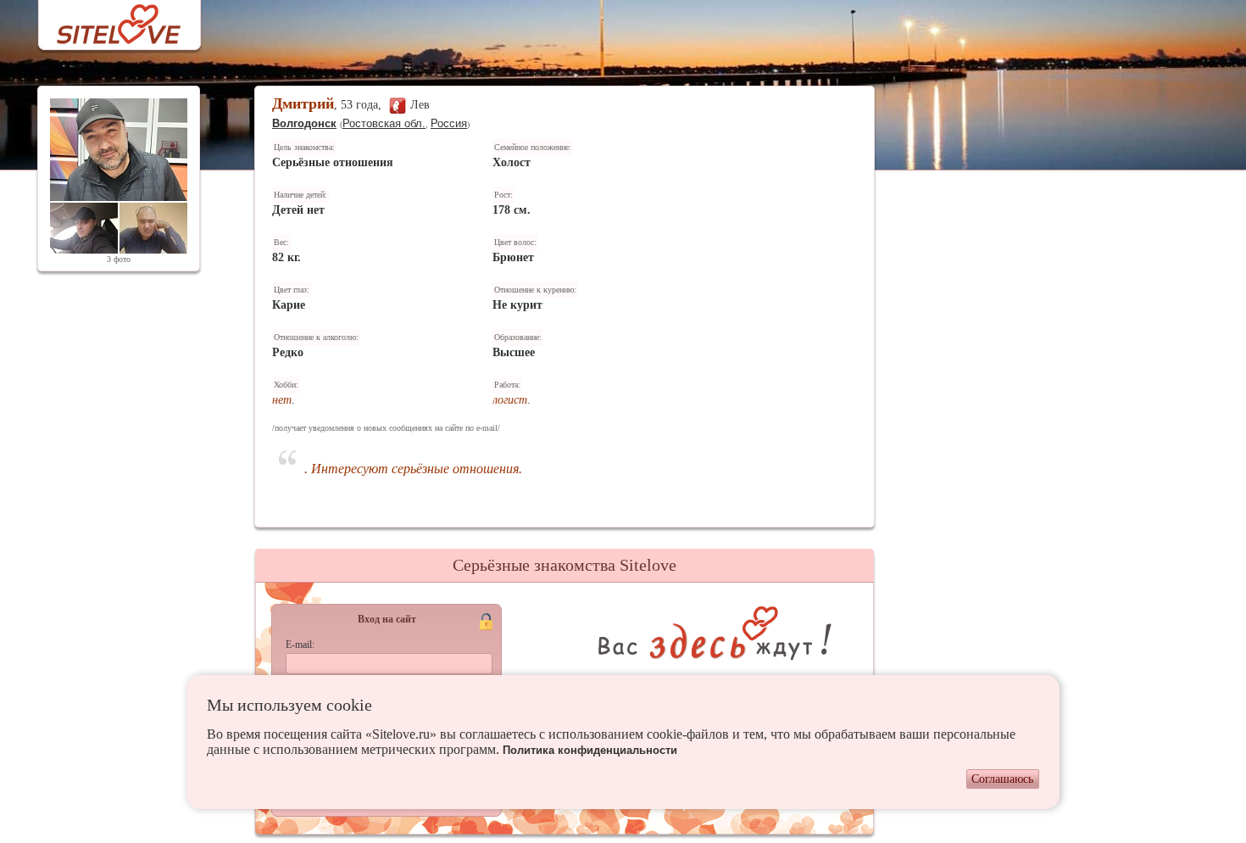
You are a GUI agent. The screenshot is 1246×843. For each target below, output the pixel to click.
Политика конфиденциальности (590, 750)
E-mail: (300, 644)
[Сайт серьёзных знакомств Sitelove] (105, 20)
